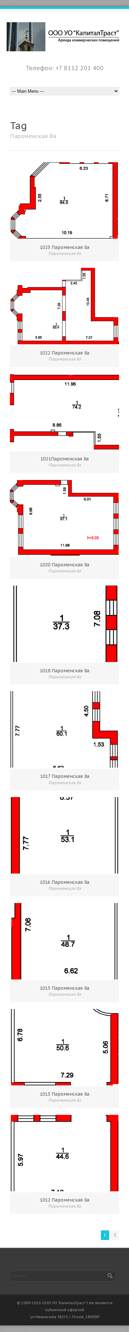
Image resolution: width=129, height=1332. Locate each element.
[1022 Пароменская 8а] (64, 306)
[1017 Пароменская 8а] (64, 729)
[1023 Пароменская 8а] (64, 200)
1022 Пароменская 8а (64, 353)
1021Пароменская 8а (64, 459)
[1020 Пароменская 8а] (64, 518)
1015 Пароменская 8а (64, 988)
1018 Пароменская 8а (64, 671)
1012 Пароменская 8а (64, 1200)
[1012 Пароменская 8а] (64, 1153)
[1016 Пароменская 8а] (64, 835)
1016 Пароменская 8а (64, 882)
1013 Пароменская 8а (64, 1094)
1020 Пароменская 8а (64, 565)
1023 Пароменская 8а (64, 247)
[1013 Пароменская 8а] (64, 1047)
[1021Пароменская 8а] (64, 412)
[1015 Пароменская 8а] (64, 941)
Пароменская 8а (64, 253)
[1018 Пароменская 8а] (64, 624)
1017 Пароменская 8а (64, 776)
